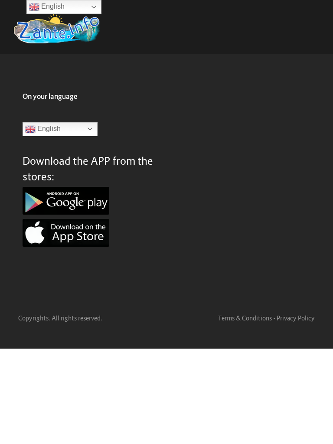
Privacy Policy (296, 318)
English (48, 128)
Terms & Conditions (245, 318)
